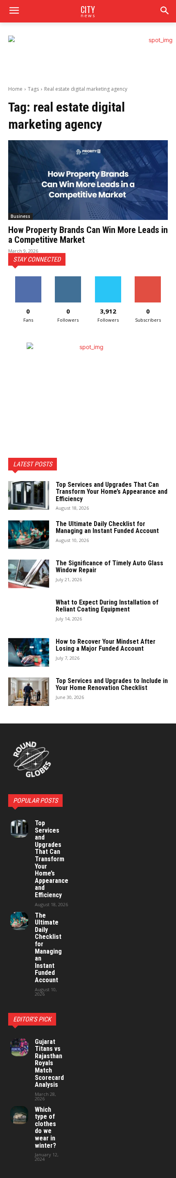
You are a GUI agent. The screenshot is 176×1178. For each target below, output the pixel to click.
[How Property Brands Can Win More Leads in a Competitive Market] (88, 180)
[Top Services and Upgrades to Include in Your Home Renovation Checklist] (28, 691)
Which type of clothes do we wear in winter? (45, 1127)
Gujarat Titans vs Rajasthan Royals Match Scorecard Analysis (49, 1063)
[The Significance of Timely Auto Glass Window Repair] (28, 574)
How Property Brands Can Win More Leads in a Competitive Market (88, 235)
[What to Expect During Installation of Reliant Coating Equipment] (28, 613)
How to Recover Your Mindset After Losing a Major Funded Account (106, 645)
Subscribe (147, 279)
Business (20, 216)
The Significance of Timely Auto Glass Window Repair (109, 566)
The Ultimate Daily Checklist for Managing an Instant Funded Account (107, 527)
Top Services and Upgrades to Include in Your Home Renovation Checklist (112, 684)
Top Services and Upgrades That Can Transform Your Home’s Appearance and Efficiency (111, 492)
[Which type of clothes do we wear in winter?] (19, 1115)
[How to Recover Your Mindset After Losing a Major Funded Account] (28, 652)
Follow (68, 279)
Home (15, 88)
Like (28, 279)
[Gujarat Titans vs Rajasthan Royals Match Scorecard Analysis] (19, 1047)
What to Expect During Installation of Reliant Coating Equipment (107, 606)
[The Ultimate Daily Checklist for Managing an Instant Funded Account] (28, 534)
